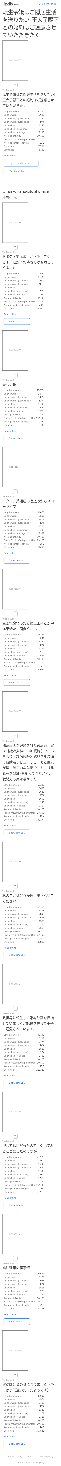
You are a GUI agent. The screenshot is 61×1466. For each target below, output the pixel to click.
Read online (10, 155)
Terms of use (23, 1462)
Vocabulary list (17, 171)
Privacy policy (46, 1456)
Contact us (31, 1456)
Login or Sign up (47, 3)
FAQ (20, 1456)
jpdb (8, 4)
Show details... (17, 321)
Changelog (38, 1462)
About (11, 1456)
